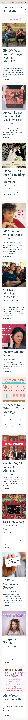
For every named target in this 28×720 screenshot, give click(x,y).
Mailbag (7, 304)
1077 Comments (17, 591)
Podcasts (7, 65)
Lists (6, 415)
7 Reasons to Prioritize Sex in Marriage (13, 409)
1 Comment (18, 649)
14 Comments (14, 474)
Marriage (7, 123)
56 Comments (13, 359)
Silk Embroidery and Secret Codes (13, 526)
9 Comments (18, 185)
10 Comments (18, 242)
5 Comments (14, 65)
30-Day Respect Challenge (19, 2)
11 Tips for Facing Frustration (10, 643)
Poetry (6, 359)
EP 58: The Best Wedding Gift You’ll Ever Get (13, 116)
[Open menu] (25, 9)
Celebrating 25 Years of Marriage (12, 467)
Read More (7, 79)
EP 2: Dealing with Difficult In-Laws (14, 235)
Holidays (7, 703)
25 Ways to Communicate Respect (12, 584)
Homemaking (8, 649)
